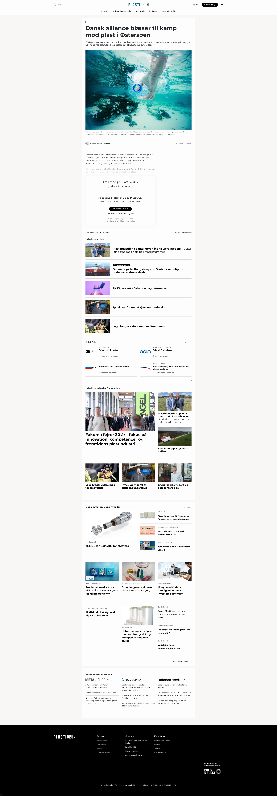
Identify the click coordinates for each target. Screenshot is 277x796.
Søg (59, 5)
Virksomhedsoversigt (122, 11)
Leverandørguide (168, 11)
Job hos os (158, 749)
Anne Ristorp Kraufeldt (101, 144)
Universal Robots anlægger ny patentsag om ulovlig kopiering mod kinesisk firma (101, 700)
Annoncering (102, 749)
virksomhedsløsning (127, 221)
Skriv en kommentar (183, 233)
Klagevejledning (131, 751)
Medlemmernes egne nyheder (102, 507)
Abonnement (102, 741)
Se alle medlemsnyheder (182, 661)
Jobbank (153, 11)
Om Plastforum (160, 753)
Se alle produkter (103, 753)
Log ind (130, 213)
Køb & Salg (140, 11)
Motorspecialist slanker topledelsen (100, 693)
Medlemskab (101, 745)
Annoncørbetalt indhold (134, 755)
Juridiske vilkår (131, 747)
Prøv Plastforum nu (120, 209)
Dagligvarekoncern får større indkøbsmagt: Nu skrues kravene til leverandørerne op (137, 687)
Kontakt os (158, 745)
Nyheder (105, 11)
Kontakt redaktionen (162, 741)
